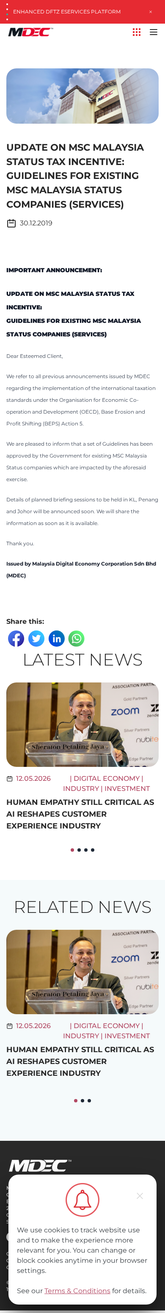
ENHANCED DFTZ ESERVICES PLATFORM (67, 11)
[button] (72, 850)
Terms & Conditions (77, 1291)
